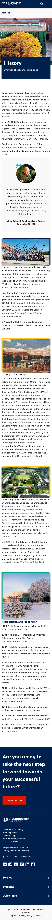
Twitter (22, 864)
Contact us (12, 800)
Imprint (13, 915)
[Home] (13, 4)
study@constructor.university (16, 850)
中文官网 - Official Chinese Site (17, 856)
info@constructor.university (15, 847)
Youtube (5, 864)
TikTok (33, 864)
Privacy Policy (25, 915)
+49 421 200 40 (10, 841)
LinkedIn (27, 864)
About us (6, 12)
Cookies (38, 915)
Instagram (16, 864)
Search (41, 3)
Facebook (10, 864)
